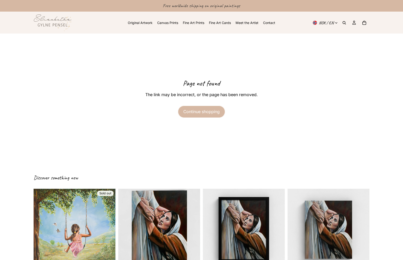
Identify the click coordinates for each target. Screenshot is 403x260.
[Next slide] (193, 229)
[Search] (344, 23)
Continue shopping (201, 111)
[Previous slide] (125, 229)
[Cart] (364, 23)
